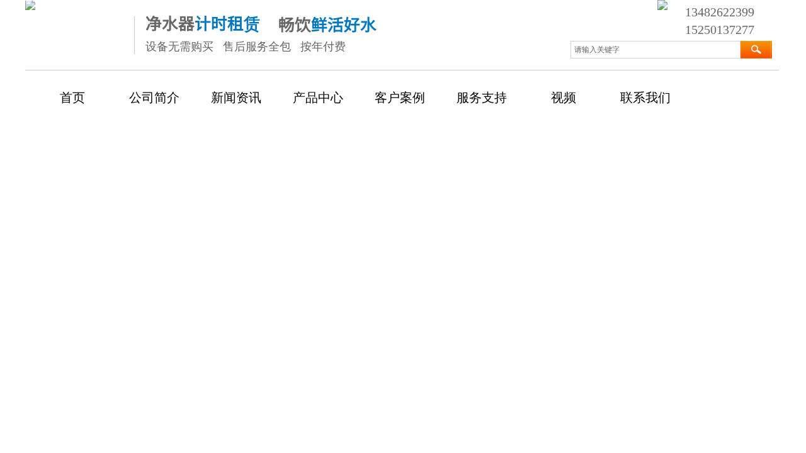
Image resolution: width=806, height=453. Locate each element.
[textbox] (655, 50)
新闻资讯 (236, 97)
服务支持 (482, 97)
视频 (563, 97)
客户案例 (400, 97)
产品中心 (318, 97)
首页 (72, 97)
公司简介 (154, 97)
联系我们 (645, 97)
